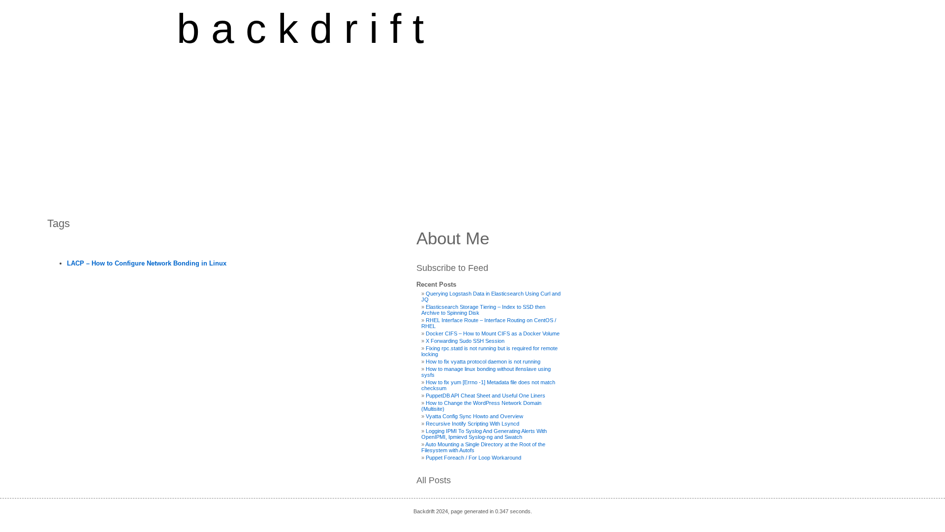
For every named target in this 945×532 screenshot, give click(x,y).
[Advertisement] (300, 127)
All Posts (433, 480)
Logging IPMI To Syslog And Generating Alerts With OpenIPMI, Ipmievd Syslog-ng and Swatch (484, 434)
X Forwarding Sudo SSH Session (465, 341)
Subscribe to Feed (452, 268)
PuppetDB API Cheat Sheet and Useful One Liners (485, 396)
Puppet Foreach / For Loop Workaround (473, 458)
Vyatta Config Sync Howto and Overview (474, 416)
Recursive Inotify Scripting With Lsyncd (472, 424)
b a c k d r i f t (300, 28)
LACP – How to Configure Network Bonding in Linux (146, 263)
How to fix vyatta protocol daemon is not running (483, 362)
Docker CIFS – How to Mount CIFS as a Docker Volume (493, 333)
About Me (452, 238)
